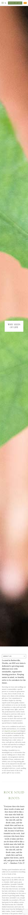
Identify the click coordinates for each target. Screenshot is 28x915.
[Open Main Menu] (2, 3)
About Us (7, 656)
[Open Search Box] (5, 3)
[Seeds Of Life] (15, 2)
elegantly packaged (10, 731)
